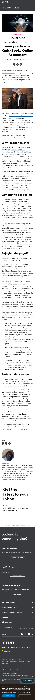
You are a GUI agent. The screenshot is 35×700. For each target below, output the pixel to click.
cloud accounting (8, 73)
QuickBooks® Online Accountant (21, 116)
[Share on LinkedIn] (21, 64)
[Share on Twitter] (17, 64)
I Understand (9, 695)
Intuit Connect (14, 156)
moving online (12, 129)
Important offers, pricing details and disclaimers (17, 525)
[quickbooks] (7, 2)
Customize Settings (25, 695)
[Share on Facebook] (14, 64)
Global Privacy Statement (8, 688)
